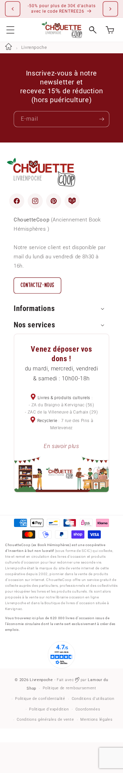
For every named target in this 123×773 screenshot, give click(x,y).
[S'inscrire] (101, 119)
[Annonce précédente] (12, 8)
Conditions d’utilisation (93, 698)
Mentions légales (96, 719)
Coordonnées (88, 709)
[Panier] (110, 30)
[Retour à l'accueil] (8, 47)
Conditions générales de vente (45, 719)
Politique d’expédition (49, 709)
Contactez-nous (37, 285)
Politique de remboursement (69, 688)
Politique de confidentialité (40, 698)
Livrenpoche (41, 680)
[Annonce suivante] (110, 8)
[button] (10, 30)
